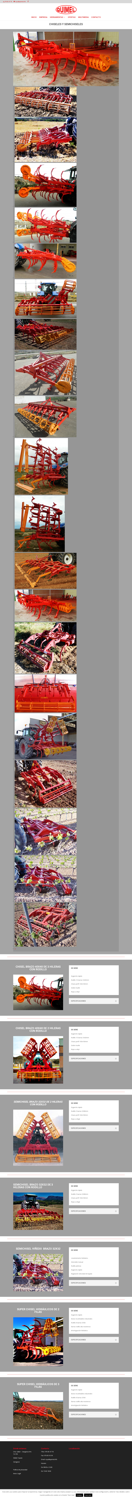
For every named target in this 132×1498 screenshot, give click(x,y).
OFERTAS (72, 17)
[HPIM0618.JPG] (46, 807)
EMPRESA (43, 17)
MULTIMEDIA (83, 17)
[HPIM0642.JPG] (46, 946)
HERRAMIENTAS (56, 17)
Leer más (88, 1495)
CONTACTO (96, 17)
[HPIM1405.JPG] (46, 161)
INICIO (34, 17)
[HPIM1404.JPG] (46, 116)
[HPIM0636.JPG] (46, 901)
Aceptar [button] (79, 1495)
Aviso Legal (17, 1473)
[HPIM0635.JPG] (46, 854)
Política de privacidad (20, 1470)
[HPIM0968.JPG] (46, 349)
